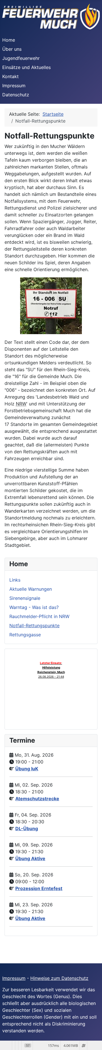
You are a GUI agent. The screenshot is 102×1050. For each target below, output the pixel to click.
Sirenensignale (24, 598)
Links (14, 580)
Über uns (12, 49)
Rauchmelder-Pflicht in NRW (39, 616)
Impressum (14, 85)
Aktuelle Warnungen (30, 589)
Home (8, 40)
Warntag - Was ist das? (34, 607)
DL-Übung (26, 828)
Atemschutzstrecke (37, 798)
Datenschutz (15, 95)
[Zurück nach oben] (92, 1039)
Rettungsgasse (25, 634)
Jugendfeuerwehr (21, 58)
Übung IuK (26, 768)
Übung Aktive (30, 858)
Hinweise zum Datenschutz (59, 978)
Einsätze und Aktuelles (26, 67)
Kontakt (10, 76)
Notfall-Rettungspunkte (34, 625)
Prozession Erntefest (38, 888)
